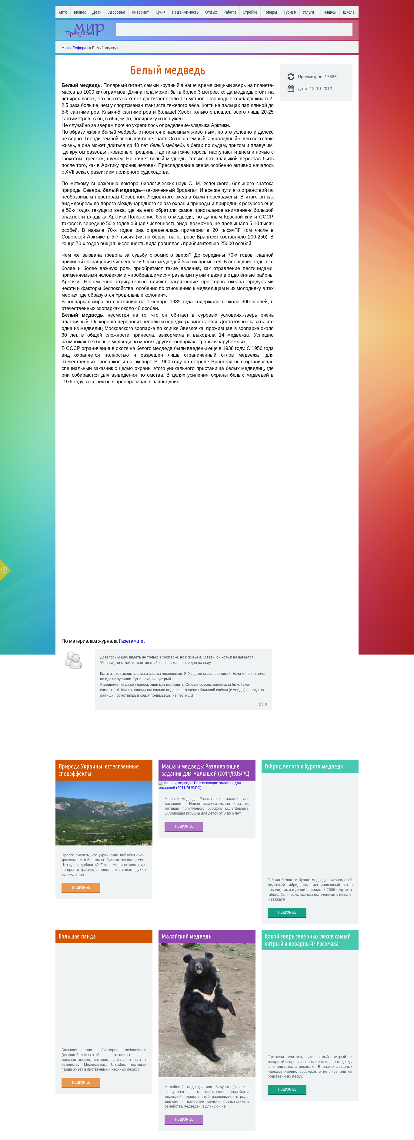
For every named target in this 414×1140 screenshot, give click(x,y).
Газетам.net (132, 641)
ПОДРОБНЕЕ (81, 887)
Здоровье (116, 12)
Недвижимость (185, 12)
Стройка (250, 12)
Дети (97, 12)
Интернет (140, 12)
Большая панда (77, 936)
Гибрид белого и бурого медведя (304, 766)
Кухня (160, 12)
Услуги (308, 12)
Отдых (211, 12)
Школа (349, 12)
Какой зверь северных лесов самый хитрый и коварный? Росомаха (308, 940)
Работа (229, 12)
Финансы (328, 12)
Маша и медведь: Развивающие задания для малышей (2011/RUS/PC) (205, 770)
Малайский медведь (186, 936)
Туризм (289, 12)
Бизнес (80, 12)
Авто (62, 12)
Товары (270, 12)
